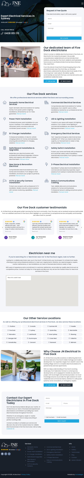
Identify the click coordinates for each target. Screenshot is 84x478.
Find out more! (21, 114)
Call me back (50, 417)
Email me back (61, 417)
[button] (14, 22)
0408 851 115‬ (10, 429)
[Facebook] (2, 453)
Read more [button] (10, 231)
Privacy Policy (25, 474)
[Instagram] (5, 453)
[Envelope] (9, 453)
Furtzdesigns (79, 474)
